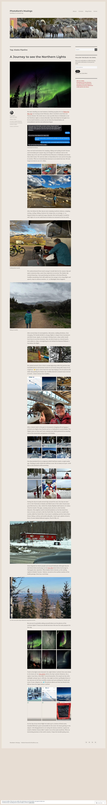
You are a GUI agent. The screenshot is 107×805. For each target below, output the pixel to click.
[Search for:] (85, 49)
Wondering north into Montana (84, 82)
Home (95, 11)
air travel (12, 121)
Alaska (11, 119)
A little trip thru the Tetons (83, 87)
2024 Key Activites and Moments (84, 84)
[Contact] (89, 742)
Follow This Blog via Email (85, 57)
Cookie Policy (31, 802)
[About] (86, 742)
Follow (77, 71)
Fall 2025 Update (80, 80)
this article (42, 674)
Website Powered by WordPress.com (29, 742)
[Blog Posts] (92, 742)
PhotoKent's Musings (21, 11)
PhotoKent (12, 115)
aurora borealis (13, 122)
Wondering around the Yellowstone (85, 85)
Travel (14, 119)
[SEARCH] (96, 49)
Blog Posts (88, 11)
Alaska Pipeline (18, 121)
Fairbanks (19, 122)
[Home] (95, 742)
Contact (81, 11)
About (75, 11)
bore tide (50, 568)
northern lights (13, 124)
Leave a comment (14, 126)
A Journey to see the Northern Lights (38, 57)
